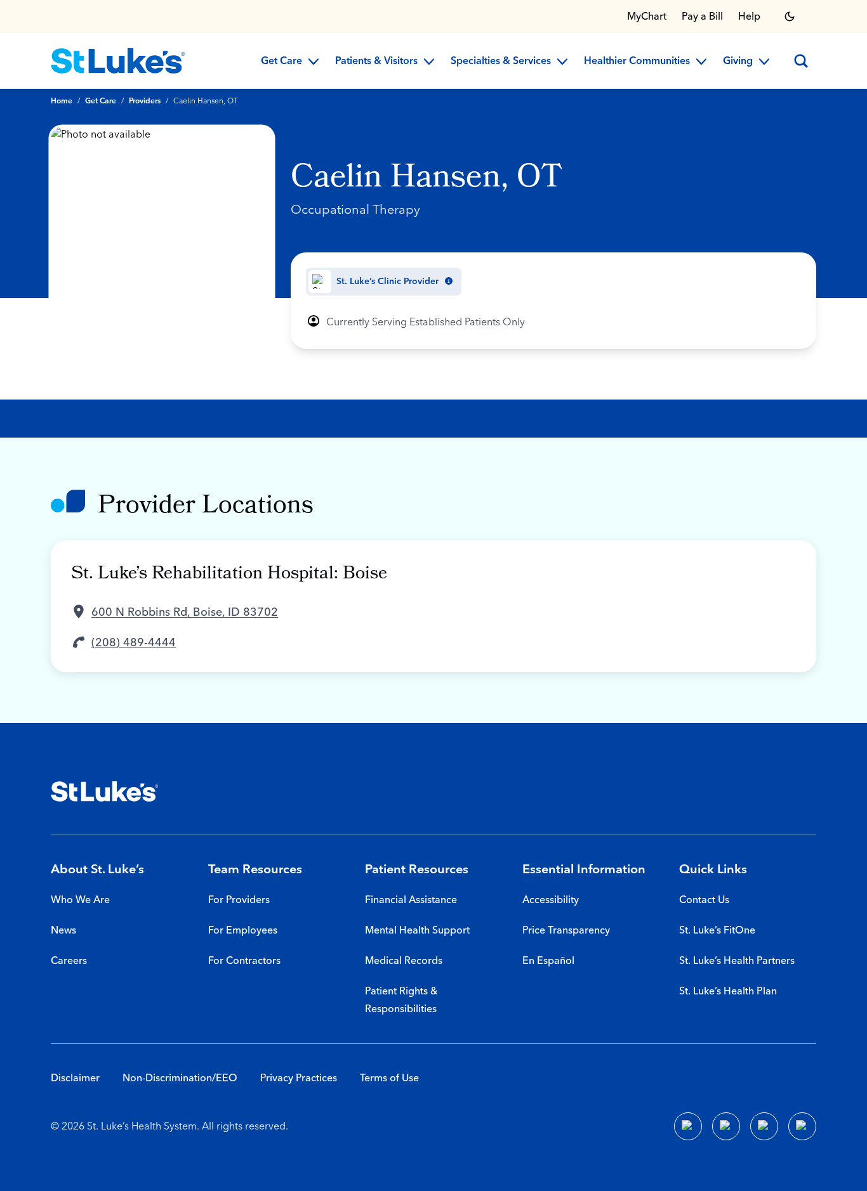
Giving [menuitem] (738, 61)
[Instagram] (802, 1126)
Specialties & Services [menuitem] (501, 61)
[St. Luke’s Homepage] (105, 791)
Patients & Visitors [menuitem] (376, 61)
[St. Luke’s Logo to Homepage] (118, 61)
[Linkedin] (726, 1126)
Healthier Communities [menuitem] (637, 61)
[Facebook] (688, 1126)
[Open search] (801, 61)
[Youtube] (764, 1126)
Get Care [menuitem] (281, 61)
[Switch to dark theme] (789, 16)
